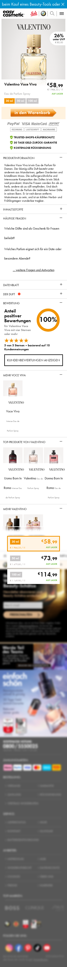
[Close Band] (63, 4)
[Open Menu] (14, 13)
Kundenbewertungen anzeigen (33, 360)
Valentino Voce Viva (20, 84)
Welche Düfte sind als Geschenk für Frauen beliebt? (31, 233)
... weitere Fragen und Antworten (33, 270)
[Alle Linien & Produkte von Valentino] (34, 26)
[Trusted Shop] (43, 13)
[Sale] (34, 13)
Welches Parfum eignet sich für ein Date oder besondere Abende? (32, 254)
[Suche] (52, 13)
